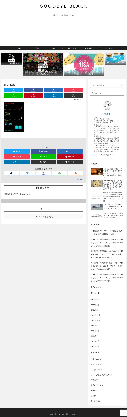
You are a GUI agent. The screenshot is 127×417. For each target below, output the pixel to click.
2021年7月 (95, 336)
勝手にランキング (98, 385)
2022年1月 (95, 305)
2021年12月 (95, 310)
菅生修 (107, 114)
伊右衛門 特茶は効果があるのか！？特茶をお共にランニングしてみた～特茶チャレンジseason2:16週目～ (107, 266)
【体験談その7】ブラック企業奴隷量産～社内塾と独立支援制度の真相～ (107, 232)
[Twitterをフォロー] (27, 173)
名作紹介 (94, 390)
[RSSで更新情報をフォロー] (75, 173)
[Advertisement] (63, 31)
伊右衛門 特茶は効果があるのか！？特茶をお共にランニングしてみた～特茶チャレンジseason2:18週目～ (107, 242)
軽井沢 (93, 396)
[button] (122, 85)
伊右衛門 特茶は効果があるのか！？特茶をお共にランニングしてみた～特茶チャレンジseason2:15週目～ (107, 277)
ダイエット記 (96, 364)
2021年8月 (95, 331)
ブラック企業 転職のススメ (102, 375)
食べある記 (95, 401)
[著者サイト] (11, 173)
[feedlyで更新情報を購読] (59, 173)
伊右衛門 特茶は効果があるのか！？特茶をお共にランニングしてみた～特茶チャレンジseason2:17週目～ (107, 254)
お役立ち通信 (96, 359)
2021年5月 (95, 346)
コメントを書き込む (43, 216)
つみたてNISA (96, 370)
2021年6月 (95, 341)
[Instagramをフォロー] (43, 173)
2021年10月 (95, 320)
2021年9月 (95, 326)
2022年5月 (95, 300)
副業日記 (94, 380)
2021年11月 (95, 315)
